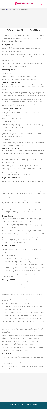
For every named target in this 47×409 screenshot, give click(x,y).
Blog (10, 9)
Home (7, 9)
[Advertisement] (23, 19)
